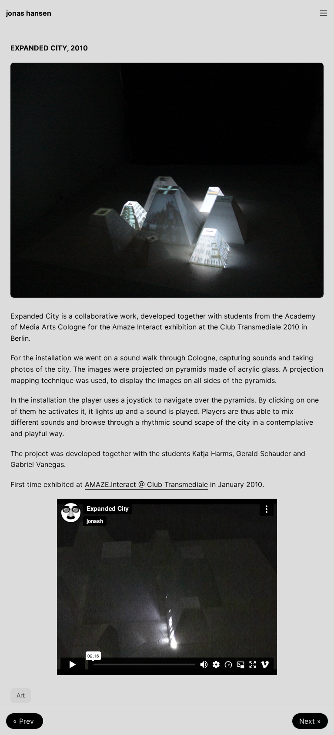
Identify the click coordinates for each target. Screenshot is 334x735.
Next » (310, 721)
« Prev (24, 721)
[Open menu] (323, 13)
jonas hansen (28, 13)
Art (21, 695)
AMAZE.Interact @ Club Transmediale (146, 484)
